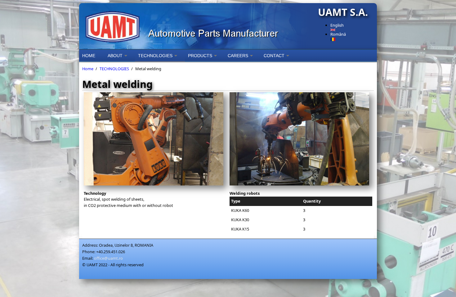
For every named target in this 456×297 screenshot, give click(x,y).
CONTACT (274, 55)
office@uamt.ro (108, 258)
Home (87, 68)
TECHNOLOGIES (155, 55)
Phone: (88, 251)
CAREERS (238, 55)
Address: (90, 245)
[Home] (197, 26)
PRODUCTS (200, 55)
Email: (87, 258)
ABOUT (115, 55)
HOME (88, 55)
